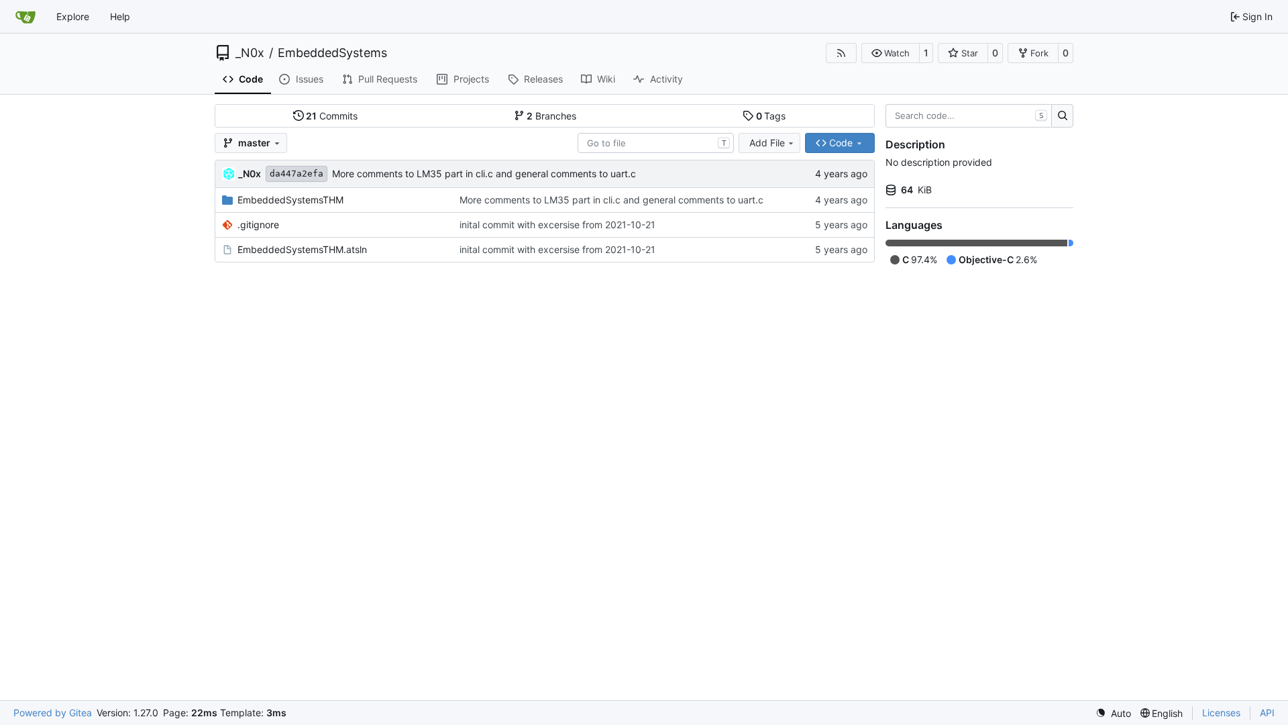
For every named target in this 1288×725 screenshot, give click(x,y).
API (1267, 712)
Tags (771, 116)
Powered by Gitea (52, 712)
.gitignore (258, 224)
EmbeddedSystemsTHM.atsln (302, 249)
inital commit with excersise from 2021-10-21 (557, 224)
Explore (72, 16)
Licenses (1221, 712)
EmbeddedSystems (332, 53)
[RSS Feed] (841, 53)
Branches (551, 116)
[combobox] (656, 143)
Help (120, 16)
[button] (890, 53)
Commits (332, 116)
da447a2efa (296, 173)
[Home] (25, 17)
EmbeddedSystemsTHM (290, 199)
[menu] (1113, 713)
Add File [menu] (767, 142)
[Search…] (1062, 116)
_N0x (249, 53)
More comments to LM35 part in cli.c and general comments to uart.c (484, 173)
